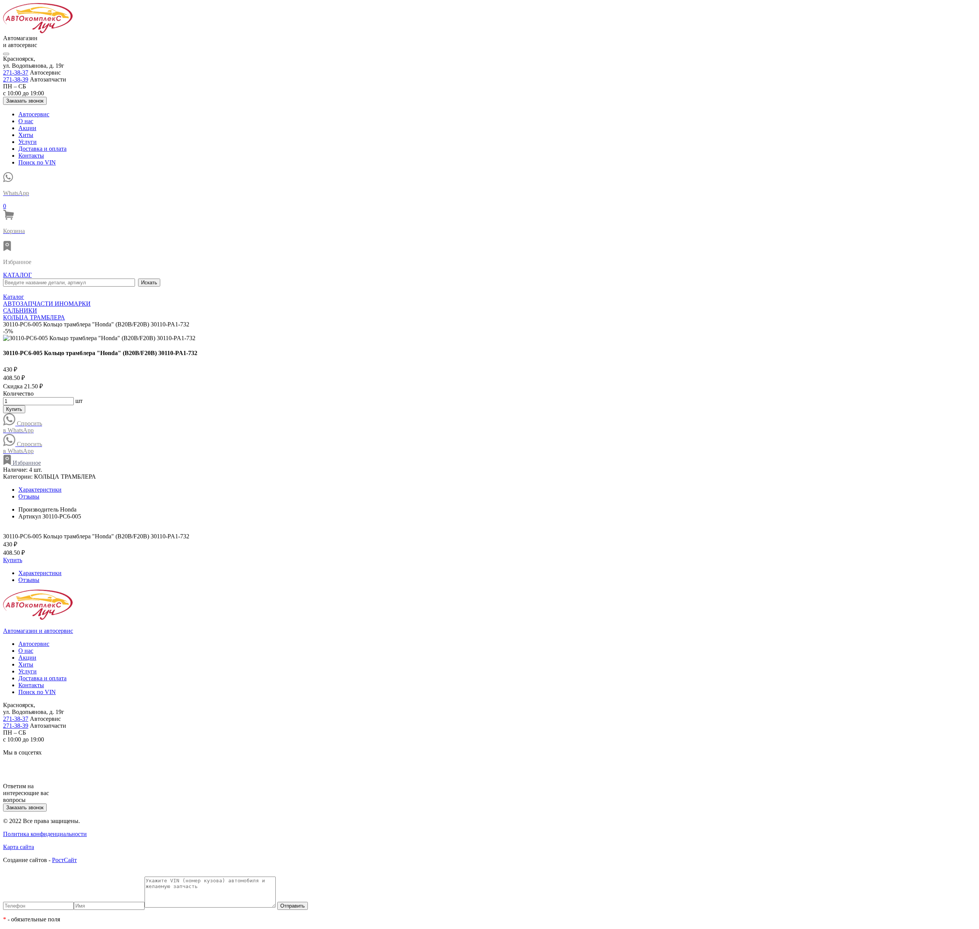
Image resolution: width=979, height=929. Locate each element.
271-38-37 (15, 72)
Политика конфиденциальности (45, 834)
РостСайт (64, 860)
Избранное (26, 463)
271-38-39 (15, 79)
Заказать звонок (25, 101)
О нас (25, 121)
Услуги (27, 142)
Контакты (31, 155)
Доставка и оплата (42, 148)
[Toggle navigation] (6, 54)
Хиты (25, 135)
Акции (27, 128)
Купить (14, 409)
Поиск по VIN (37, 162)
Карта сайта (18, 847)
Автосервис (33, 114)
